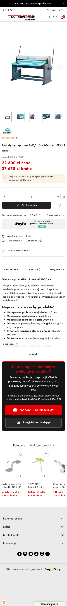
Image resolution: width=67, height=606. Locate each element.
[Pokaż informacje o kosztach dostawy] (40, 241)
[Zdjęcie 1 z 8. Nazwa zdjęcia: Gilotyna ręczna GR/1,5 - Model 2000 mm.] (8, 117)
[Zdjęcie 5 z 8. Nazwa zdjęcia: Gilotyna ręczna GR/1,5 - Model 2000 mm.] (59, 117)
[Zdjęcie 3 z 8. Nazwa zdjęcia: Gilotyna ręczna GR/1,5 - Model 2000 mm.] (33, 117)
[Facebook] (19, 554)
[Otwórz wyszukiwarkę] (48, 17)
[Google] (42, 554)
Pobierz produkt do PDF (19, 250)
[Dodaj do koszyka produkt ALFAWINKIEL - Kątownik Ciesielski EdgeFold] (20, 476)
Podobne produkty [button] (42, 445)
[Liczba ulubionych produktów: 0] (55, 17)
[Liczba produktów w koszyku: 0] (61, 17)
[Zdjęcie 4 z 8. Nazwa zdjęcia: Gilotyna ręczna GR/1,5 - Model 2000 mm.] (46, 117)
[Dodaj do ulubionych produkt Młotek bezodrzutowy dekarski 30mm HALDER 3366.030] (46, 454)
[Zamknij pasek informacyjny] (63, 3)
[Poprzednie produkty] (8, 463)
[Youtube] (31, 554)
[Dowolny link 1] (47, 554)
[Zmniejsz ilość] (4, 197)
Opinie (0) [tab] (34, 269)
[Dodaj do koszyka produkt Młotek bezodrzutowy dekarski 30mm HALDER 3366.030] (45, 476)
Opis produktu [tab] (12, 269)
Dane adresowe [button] (13, 519)
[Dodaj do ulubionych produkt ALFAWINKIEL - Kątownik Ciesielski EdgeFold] (20, 454)
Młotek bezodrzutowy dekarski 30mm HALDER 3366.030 (38, 485)
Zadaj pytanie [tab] (56, 269)
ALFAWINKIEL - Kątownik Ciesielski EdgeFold (11, 485)
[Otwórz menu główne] (3, 17)
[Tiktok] (36, 554)
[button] (60, 66)
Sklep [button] (6, 527)
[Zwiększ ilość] (58, 197)
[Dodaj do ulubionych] (59, 205)
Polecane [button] (19, 445)
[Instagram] (25, 554)
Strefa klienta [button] (11, 535)
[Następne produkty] (59, 463)
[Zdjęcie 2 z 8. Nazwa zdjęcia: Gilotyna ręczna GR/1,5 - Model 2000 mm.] (20, 117)
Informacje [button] (9, 543)
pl (3, 9)
